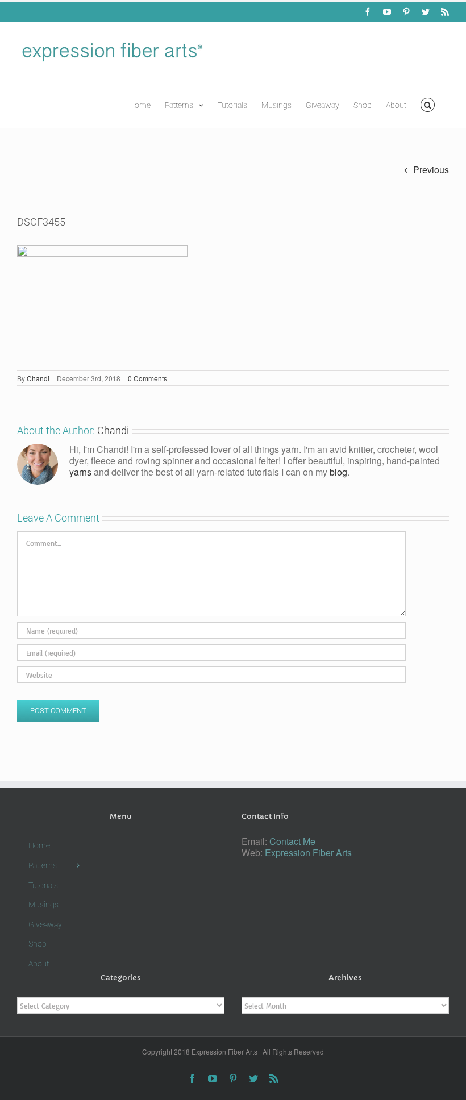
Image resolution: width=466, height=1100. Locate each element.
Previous (431, 169)
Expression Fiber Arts (308, 852)
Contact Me (292, 841)
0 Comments (147, 378)
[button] (428, 104)
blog (338, 471)
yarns (80, 471)
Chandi (38, 378)
